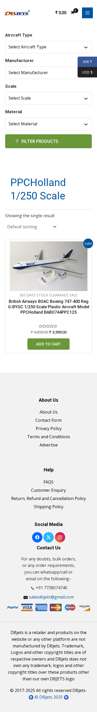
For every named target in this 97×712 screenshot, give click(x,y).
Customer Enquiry (48, 490)
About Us (49, 412)
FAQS (48, 482)
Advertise (49, 445)
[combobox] (46, 47)
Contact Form (48, 420)
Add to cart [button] (48, 343)
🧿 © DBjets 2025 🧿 (48, 697)
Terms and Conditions (48, 436)
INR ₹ (85, 62)
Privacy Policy (49, 428)
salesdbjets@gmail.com (51, 597)
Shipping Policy (48, 506)
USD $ (87, 72)
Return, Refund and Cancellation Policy (48, 498)
